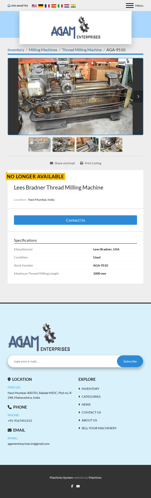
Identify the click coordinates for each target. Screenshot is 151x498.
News (86, 404)
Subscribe (130, 361)
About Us (89, 420)
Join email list (19, 5)
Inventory (90, 388)
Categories (91, 396)
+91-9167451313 (20, 420)
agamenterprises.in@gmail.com (29, 443)
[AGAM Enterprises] (39, 337)
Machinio (95, 477)
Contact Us (75, 220)
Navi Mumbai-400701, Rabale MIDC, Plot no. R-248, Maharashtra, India (40, 395)
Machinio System (61, 477)
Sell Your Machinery (99, 428)
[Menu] (130, 5)
